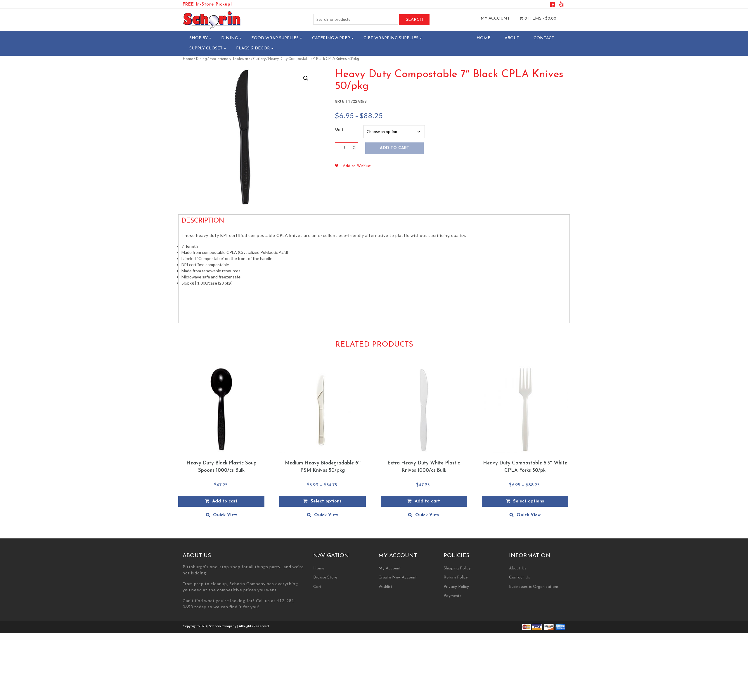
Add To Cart (394, 148)
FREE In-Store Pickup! (207, 4)
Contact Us (519, 577)
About (512, 38)
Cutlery (259, 59)
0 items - (539, 18)
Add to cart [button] (225, 501)
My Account (495, 18)
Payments (452, 596)
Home (483, 38)
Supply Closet (206, 48)
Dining (229, 38)
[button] (306, 78)
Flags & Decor (253, 48)
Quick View (225, 515)
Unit (339, 129)
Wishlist (385, 587)
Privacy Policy (456, 587)
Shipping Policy (457, 568)
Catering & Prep (331, 38)
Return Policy (456, 577)
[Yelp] (561, 5)
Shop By (198, 38)
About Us (517, 568)
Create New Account (397, 577)
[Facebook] (552, 5)
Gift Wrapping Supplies (390, 38)
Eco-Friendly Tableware (229, 59)
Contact (544, 38)
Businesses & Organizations (534, 587)
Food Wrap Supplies (275, 38)
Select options (326, 501)
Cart (317, 587)
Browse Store (325, 577)
